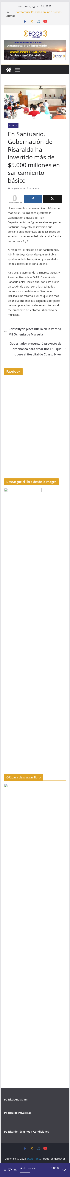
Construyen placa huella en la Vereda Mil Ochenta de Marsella (35, 331)
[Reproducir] (10, 1170)
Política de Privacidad (18, 1112)
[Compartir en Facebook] (33, 199)
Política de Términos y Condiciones (26, 1131)
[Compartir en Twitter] (52, 199)
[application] (32, 1171)
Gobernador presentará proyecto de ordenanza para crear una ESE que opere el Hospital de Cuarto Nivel (35, 348)
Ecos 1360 (34, 188)
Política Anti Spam (15, 1099)
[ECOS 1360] (8, 69)
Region (13, 125)
